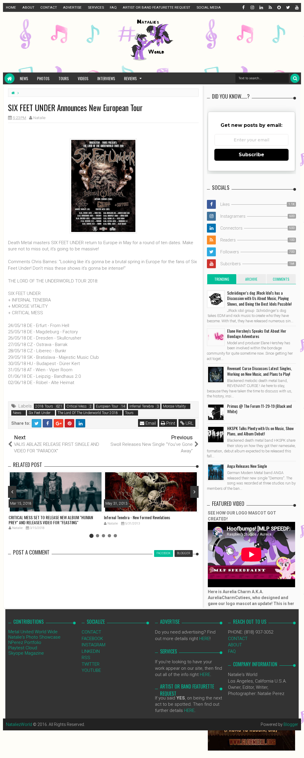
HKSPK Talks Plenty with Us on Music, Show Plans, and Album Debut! (260, 431)
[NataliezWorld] (9, 78)
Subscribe (251, 154)
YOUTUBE (91, 670)
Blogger (291, 724)
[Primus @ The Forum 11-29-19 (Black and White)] (216, 412)
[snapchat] (278, 7)
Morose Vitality (174, 406)
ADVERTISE (72, 7)
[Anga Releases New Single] (216, 472)
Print (170, 423)
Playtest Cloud (22, 647)
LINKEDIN (91, 651)
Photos (43, 78)
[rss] (269, 7)
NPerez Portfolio (24, 642)
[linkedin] (260, 7)
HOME (11, 7)
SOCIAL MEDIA (209, 7)
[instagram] (252, 7)
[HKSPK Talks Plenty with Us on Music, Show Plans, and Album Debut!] (216, 434)
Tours (63, 78)
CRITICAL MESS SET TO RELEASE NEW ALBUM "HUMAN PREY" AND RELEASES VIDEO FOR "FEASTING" (51, 519)
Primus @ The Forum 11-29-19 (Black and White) (259, 408)
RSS (86, 657)
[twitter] (287, 7)
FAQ (113, 7)
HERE (204, 638)
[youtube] (296, 7)
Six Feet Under (39, 413)
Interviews (106, 78)
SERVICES (96, 7)
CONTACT (48, 7)
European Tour (107, 406)
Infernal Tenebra (141, 406)
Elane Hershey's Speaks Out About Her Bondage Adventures (256, 333)
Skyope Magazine (26, 653)
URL (189, 423)
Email (150, 423)
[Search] (295, 78)
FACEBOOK (92, 638)
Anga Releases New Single (247, 466)
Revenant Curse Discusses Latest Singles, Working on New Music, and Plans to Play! (259, 371)
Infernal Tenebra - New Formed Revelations (137, 517)
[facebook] (243, 7)
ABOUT (28, 7)
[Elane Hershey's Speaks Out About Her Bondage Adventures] (216, 337)
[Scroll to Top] (297, 748)
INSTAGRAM (93, 645)
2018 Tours (44, 406)
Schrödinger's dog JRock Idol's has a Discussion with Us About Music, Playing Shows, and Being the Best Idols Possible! (259, 298)
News (24, 78)
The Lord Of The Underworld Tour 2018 (88, 413)
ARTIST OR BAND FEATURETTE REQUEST (156, 7)
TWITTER (90, 664)
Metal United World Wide (33, 631)
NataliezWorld (19, 724)
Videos (83, 78)
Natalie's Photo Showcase (34, 637)
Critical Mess (76, 406)
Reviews (130, 78)
